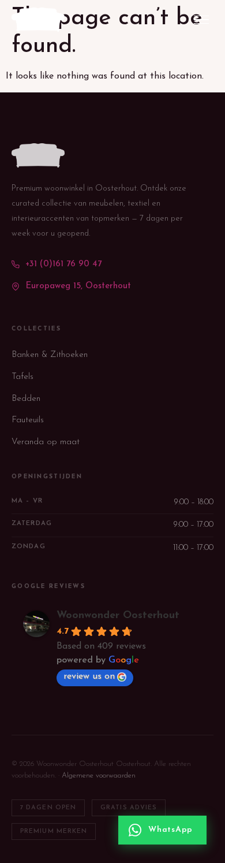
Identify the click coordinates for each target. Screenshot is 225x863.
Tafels (22, 377)
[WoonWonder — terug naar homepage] (38, 20)
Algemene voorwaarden (99, 775)
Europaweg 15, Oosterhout (78, 286)
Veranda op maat (46, 442)
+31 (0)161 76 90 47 (63, 264)
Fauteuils (28, 420)
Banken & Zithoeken (50, 355)
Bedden (26, 399)
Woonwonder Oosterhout (118, 616)
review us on (89, 676)
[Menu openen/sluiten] (201, 20)
